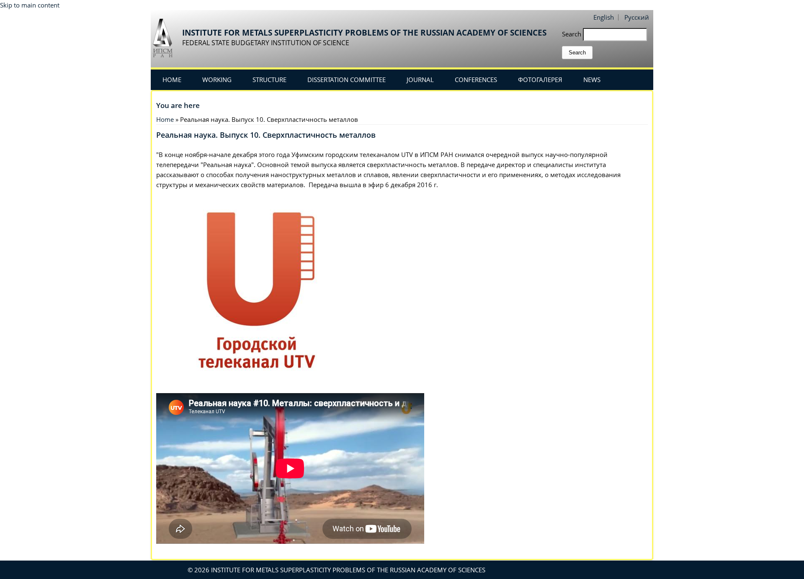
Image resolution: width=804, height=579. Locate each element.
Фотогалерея (540, 79)
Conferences (476, 79)
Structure (269, 79)
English (603, 17)
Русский (636, 17)
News (591, 79)
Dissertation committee (346, 79)
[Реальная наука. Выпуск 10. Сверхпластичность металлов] (256, 388)
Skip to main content (29, 5)
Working (217, 79)
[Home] (165, 37)
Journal (420, 79)
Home (171, 79)
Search (572, 34)
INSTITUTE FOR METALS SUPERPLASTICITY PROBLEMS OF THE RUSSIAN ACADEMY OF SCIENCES (364, 32)
